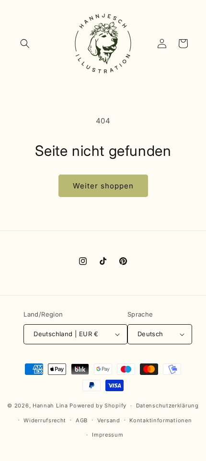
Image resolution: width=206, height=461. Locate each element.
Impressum (107, 434)
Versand (108, 420)
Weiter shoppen (103, 185)
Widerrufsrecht (44, 420)
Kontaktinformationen (160, 420)
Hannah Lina (50, 405)
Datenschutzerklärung (167, 405)
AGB (82, 420)
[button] (24, 43)
